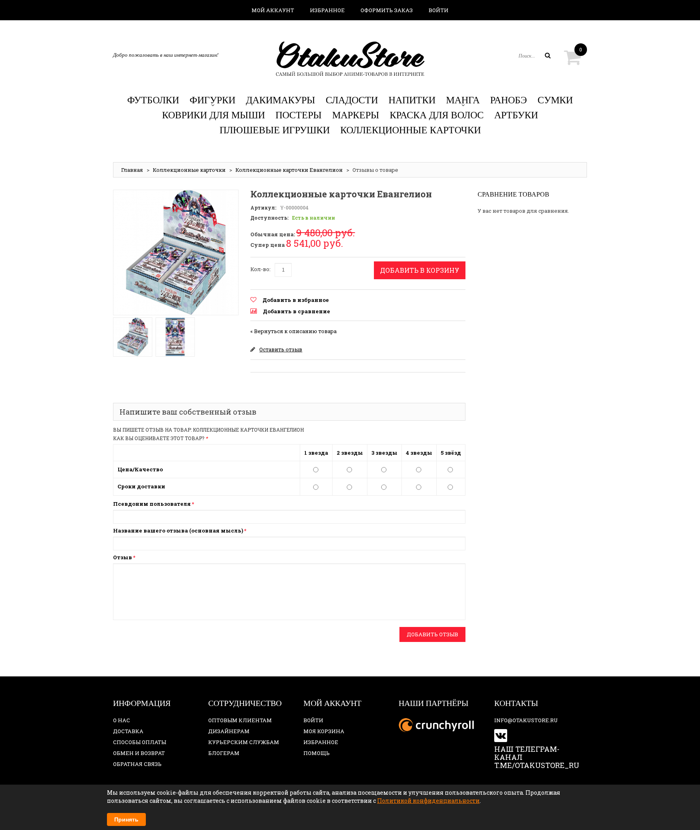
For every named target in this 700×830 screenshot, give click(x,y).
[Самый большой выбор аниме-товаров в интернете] (350, 59)
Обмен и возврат (139, 753)
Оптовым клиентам (240, 720)
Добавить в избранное (295, 300)
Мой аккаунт (273, 10)
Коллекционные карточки (189, 169)
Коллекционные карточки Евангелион (289, 169)
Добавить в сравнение (296, 311)
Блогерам (223, 753)
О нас (121, 720)
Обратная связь (137, 764)
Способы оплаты (139, 742)
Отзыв (122, 557)
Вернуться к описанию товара (293, 331)
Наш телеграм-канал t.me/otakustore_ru (536, 757)
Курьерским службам (243, 742)
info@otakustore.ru (526, 720)
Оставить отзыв (280, 349)
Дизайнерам (229, 731)
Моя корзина (323, 731)
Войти (438, 10)
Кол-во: (260, 269)
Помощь (316, 753)
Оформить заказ (387, 10)
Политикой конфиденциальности (428, 800)
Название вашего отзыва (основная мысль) (178, 530)
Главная (132, 169)
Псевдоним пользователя (152, 503)
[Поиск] (548, 55)
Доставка (128, 731)
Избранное (327, 10)
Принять (126, 819)
